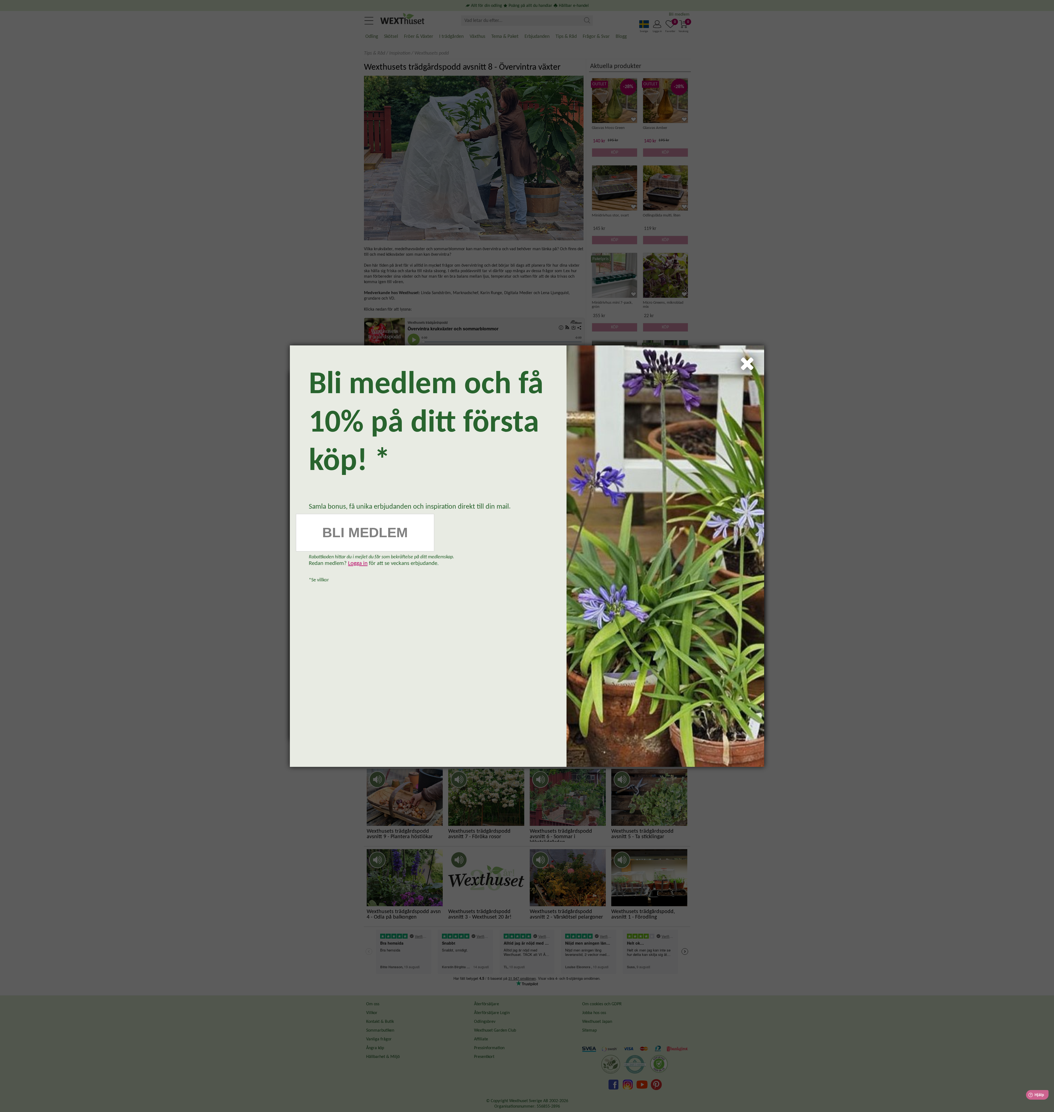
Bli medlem (365, 532)
